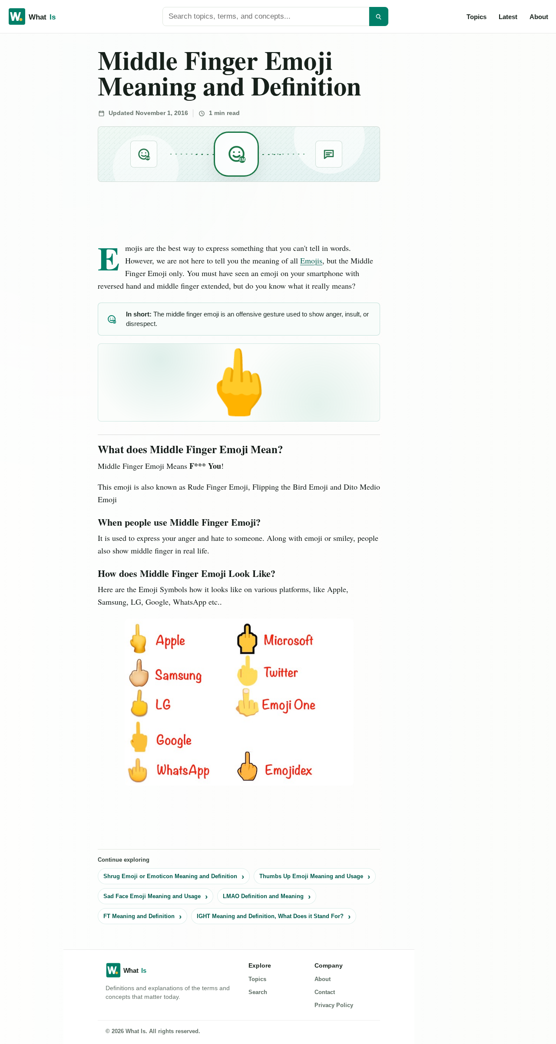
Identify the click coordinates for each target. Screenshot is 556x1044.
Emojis (311, 260)
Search (257, 992)
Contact (324, 992)
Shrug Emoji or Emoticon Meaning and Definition (170, 876)
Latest (508, 16)
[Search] (378, 16)
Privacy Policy (333, 1005)
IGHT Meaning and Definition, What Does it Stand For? (270, 916)
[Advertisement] (26, 166)
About (539, 16)
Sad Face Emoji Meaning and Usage (152, 896)
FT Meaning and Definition (139, 916)
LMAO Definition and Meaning (263, 896)
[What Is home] (46, 16)
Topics (476, 16)
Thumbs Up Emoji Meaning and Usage (311, 876)
